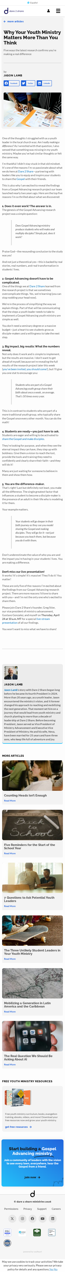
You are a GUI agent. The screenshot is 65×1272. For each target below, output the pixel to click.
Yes (51, 1269)
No (55, 1269)
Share (29, 171)
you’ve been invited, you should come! (25, 369)
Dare (21, 171)
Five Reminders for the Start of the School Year (29, 846)
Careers (56, 1208)
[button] (12, 83)
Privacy (27, 1208)
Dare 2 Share (37, 286)
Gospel (20, 179)
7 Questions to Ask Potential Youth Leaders (29, 899)
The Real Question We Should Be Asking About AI (28, 1057)
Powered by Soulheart (32, 1251)
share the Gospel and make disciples (23, 439)
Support (42, 1208)
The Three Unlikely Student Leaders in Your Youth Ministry (32, 952)
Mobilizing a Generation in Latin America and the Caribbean (27, 1004)
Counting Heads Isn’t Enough (25, 795)
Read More (9, 800)
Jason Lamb (10, 689)
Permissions (11, 1208)
